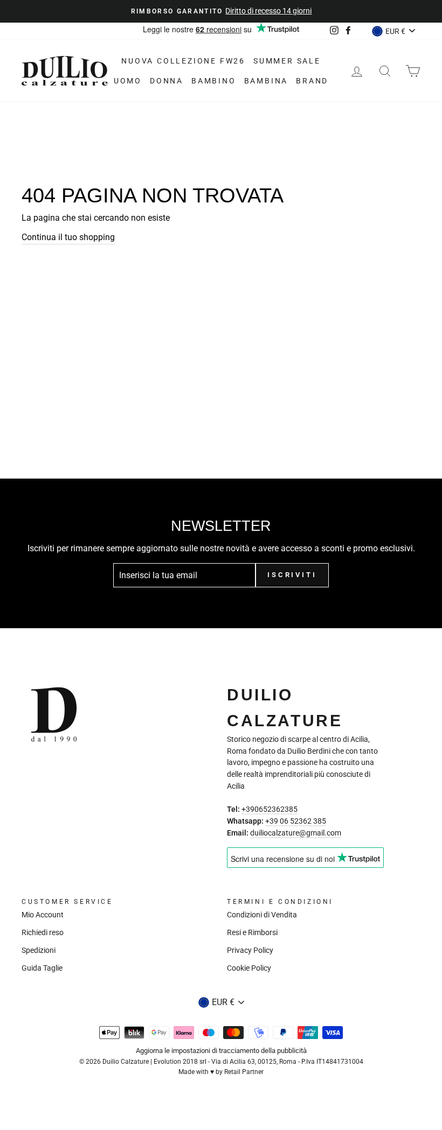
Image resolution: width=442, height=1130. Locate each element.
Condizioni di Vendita (262, 914)
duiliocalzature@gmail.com (295, 833)
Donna (166, 80)
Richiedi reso (43, 932)
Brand (312, 80)
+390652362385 (269, 809)
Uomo (128, 80)
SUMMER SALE (287, 61)
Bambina (266, 80)
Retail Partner (244, 1072)
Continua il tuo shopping (68, 237)
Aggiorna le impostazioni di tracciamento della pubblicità (221, 1051)
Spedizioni (39, 950)
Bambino (213, 80)
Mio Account (43, 914)
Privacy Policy (250, 950)
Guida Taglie (42, 968)
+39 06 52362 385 (295, 821)
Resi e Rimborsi (252, 932)
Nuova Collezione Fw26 (183, 61)
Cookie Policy (249, 968)
